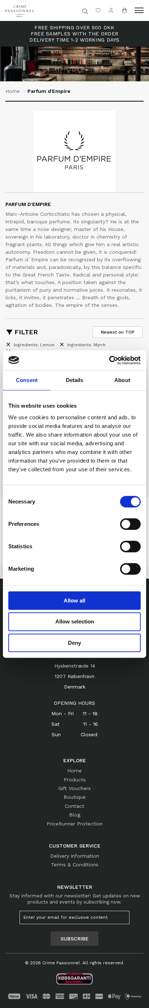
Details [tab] (75, 380)
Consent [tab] (27, 380)
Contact (74, 806)
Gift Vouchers (74, 788)
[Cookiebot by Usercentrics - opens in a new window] (109, 360)
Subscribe (74, 938)
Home (12, 91)
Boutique (75, 797)
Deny (74, 643)
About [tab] (122, 380)
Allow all (74, 600)
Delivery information (74, 856)
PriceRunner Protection (75, 824)
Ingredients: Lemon (34, 345)
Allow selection (74, 621)
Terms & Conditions (74, 864)
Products (75, 779)
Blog (74, 815)
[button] (139, 10)
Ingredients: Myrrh (86, 345)
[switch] (130, 524)
